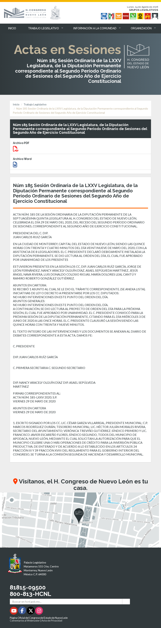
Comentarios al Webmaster (25, 620)
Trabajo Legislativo (35, 104)
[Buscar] (126, 601)
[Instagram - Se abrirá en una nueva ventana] (39, 611)
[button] (42, 28)
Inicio (16, 104)
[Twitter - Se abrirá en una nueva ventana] (31, 611)
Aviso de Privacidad (51, 620)
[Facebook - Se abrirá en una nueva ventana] (22, 611)
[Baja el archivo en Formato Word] (15, 165)
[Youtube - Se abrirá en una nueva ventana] (14, 611)
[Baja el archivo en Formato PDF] (15, 149)
